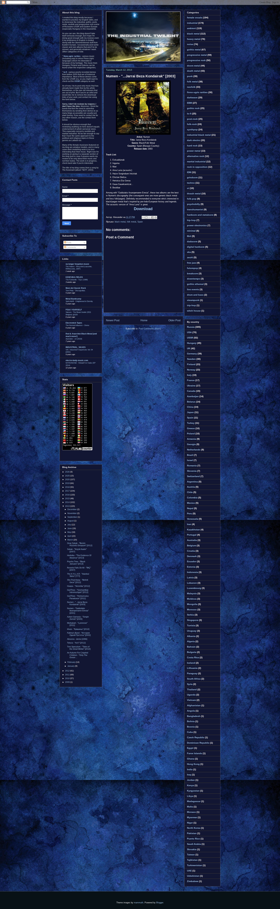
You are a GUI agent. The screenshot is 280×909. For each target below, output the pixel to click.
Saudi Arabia (194, 844)
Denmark (192, 556)
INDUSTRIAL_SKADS (76, 347)
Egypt (190, 748)
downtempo (193, 278)
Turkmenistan (194, 865)
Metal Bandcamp (73, 299)
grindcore (192, 177)
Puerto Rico (193, 838)
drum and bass (195, 294)
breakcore (192, 273)
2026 (67, 472)
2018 (67, 487)
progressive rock (196, 60)
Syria (189, 684)
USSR (190, 337)
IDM (189, 172)
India (189, 769)
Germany (192, 353)
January (71, 666)
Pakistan (192, 833)
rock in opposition (197, 167)
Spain (140, 222)
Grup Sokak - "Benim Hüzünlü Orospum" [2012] (79, 544)
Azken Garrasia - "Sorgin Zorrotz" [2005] (78, 618)
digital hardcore (195, 247)
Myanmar (192, 817)
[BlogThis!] (146, 217)
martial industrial (196, 161)
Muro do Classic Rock (76, 288)
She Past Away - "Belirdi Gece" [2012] (77, 581)
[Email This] (143, 217)
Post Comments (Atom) (150, 328)
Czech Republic (195, 737)
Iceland (191, 663)
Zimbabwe (192, 881)
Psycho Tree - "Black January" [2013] (76, 562)
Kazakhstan (193, 529)
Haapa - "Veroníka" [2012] (78, 586)
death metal (193, 71)
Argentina (192, 481)
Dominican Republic (198, 742)
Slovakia (191, 849)
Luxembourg (194, 588)
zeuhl (190, 257)
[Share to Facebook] (152, 217)
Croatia (191, 551)
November (72, 513)
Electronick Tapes (74, 323)
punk (190, 76)
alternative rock (195, 156)
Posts (68, 242)
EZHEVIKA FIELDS (74, 277)
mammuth (138, 902)
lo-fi (189, 113)
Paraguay (192, 673)
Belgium (191, 545)
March (70, 540)
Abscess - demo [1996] (77, 639)
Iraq (189, 774)
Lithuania (192, 668)
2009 (67, 682)
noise (190, 44)
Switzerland (193, 476)
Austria (191, 487)
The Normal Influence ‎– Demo (77, 325)
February (71, 662)
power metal (193, 150)
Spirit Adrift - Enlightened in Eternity (79, 301)
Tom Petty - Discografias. (76, 291)
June (69, 528)
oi (188, 188)
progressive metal (197, 55)
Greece (191, 428)
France (191, 380)
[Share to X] (149, 217)
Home (143, 320)
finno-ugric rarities (197, 92)
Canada (191, 391)
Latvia (190, 577)
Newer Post (112, 320)
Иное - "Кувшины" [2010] (78, 629)
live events (193, 289)
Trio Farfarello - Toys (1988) (77, 280)
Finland (191, 364)
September (72, 517)
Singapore (192, 620)
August (70, 521)
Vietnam (191, 700)
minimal (191, 230)
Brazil (190, 455)
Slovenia (192, 471)
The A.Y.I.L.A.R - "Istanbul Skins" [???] (78, 575)
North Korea (193, 828)
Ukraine (191, 385)
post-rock (192, 119)
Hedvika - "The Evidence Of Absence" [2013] (79, 556)
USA (189, 332)
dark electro (193, 140)
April (69, 536)
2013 (67, 506)
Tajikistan (192, 860)
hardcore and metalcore (200, 215)
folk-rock (192, 124)
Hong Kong (193, 764)
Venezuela (192, 519)
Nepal (190, 508)
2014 (67, 502)
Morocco (192, 609)
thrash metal (194, 193)
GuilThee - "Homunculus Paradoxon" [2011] (78, 597)
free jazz (191, 262)
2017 (67, 491)
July (69, 525)
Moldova (192, 598)
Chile (190, 492)
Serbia (190, 614)
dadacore (192, 241)
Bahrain (191, 646)
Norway (191, 369)
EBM (189, 103)
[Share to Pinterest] (155, 217)
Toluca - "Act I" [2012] (76, 643)
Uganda (191, 694)
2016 (67, 495)
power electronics (197, 225)
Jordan (191, 780)
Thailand (192, 689)
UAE (189, 870)
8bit (189, 236)
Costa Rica (193, 657)
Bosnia (191, 726)
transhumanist (195, 209)
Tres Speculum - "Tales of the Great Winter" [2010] (78, 648)
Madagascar (193, 801)
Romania (192, 465)
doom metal (193, 65)
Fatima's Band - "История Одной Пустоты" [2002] (79, 634)
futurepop (192, 268)
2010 (67, 678)
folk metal (131, 222)
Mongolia (192, 604)
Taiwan (191, 854)
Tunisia (191, 625)
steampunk (193, 300)
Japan (190, 412)
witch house (194, 310)
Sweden (191, 359)
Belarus (191, 401)
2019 (67, 483)
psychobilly (193, 204)
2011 (67, 675)
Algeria (191, 641)
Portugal (191, 534)
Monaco (191, 812)
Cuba (190, 732)
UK (188, 348)
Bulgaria (191, 652)
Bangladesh (193, 716)
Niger (190, 822)
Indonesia (192, 572)
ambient (191, 28)
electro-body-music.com (77, 360)
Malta (190, 806)
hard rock (192, 145)
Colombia (192, 497)
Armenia (191, 439)
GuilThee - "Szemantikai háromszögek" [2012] (77, 591)
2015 (67, 498)
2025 (67, 476)
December (72, 509)
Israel (190, 460)
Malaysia (192, 593)
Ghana (190, 758)
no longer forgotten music (77, 264)
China (190, 407)
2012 (67, 671)
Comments (71, 247)
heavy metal (193, 39)
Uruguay (191, 631)
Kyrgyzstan (193, 790)
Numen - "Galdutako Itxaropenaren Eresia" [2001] (78, 610)
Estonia (191, 566)
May (69, 532)
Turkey (190, 423)
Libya (190, 796)
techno (191, 183)
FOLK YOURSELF (74, 310)
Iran (189, 524)
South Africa (194, 678)
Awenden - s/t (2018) (74, 339)
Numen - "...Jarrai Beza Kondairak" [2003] (140, 76)
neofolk (191, 87)
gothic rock (193, 108)
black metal (120, 222)
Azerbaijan (193, 396)
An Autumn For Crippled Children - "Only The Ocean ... (77, 655)
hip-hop (191, 220)
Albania (191, 636)
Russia (191, 327)
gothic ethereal (195, 284)
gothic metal (194, 49)
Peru (189, 513)
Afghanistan (194, 705)
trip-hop (191, 305)
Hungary (191, 343)
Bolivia (191, 721)
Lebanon (192, 583)
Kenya (190, 785)
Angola (191, 710)
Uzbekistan (193, 876)
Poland (191, 433)
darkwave (192, 97)
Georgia (191, 444)
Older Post (174, 320)
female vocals (194, 17)
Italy (189, 375)
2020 (67, 479)
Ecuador (191, 561)
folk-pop (191, 198)
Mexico (191, 503)
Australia (192, 540)
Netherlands (193, 449)
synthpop (192, 129)
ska (189, 252)
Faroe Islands (194, 753)
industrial (192, 23)
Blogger (159, 902)
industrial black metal (199, 135)
